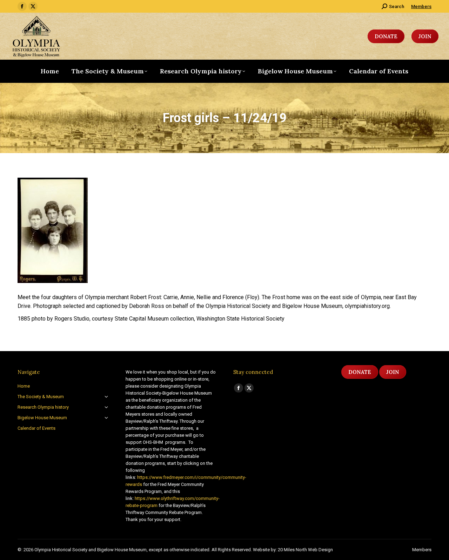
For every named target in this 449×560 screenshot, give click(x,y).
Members (421, 6)
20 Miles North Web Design (305, 549)
